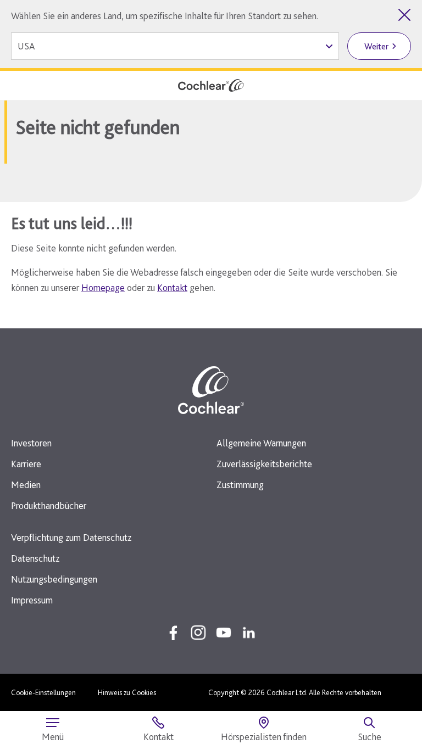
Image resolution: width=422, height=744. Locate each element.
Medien (26, 484)
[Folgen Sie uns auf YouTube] (223, 632)
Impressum (32, 600)
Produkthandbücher (48, 505)
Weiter (376, 46)
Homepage (103, 287)
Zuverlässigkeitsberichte (264, 463)
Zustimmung (240, 484)
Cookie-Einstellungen (43, 692)
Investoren (31, 443)
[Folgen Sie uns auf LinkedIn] (249, 632)
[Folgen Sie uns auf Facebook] (173, 632)
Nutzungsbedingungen (54, 579)
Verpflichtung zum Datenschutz (71, 537)
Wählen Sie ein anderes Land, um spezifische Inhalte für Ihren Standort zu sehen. (164, 15)
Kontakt (172, 287)
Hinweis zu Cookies (127, 692)
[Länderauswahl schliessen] (404, 14)
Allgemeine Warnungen (261, 443)
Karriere (26, 463)
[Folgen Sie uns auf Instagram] (198, 632)
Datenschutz (35, 558)
